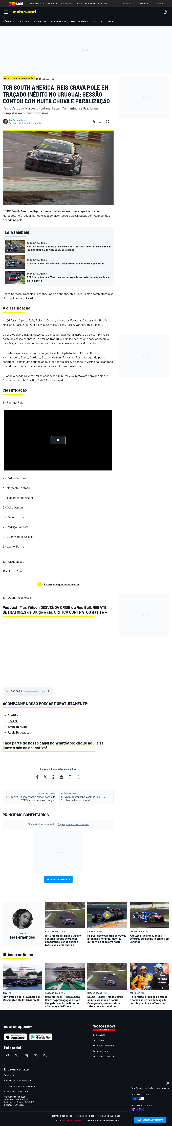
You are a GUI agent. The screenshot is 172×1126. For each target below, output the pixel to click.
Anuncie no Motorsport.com (18, 1080)
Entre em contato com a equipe (20, 1085)
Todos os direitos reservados (102, 1120)
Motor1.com (98, 1040)
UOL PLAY (90, 3)
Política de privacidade (108, 1115)
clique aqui (86, 742)
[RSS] (45, 1055)
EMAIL (160, 3)
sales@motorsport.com (16, 1091)
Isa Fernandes (17, 120)
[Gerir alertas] (79, 777)
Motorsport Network (73, 1120)
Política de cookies (84, 1115)
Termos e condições (62, 1115)
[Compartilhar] (93, 121)
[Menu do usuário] (165, 12)
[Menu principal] (6, 12)
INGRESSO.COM (38, 3)
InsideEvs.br (99, 1034)
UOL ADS (102, 3)
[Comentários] (108, 121)
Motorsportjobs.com (103, 1045)
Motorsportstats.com (104, 1056)
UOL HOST (53, 3)
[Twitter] (45, 777)
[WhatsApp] (53, 777)
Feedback (9, 1075)
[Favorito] (100, 121)
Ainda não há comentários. (58, 824)
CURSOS (78, 3)
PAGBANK (66, 3)
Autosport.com (100, 1050)
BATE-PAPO (143, 3)
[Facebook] (37, 777)
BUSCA (127, 3)
